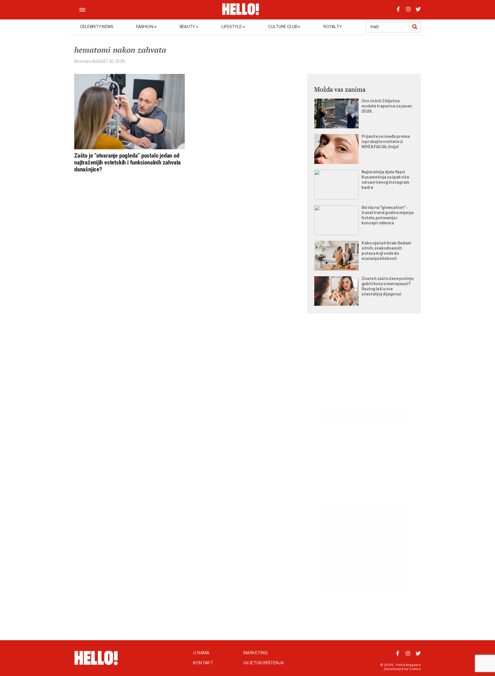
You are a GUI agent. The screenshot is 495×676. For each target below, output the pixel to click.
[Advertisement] (364, 367)
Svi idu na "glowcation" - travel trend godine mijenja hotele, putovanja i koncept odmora (388, 215)
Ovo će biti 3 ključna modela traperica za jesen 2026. (387, 106)
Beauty (188, 27)
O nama (201, 653)
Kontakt (203, 663)
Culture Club (283, 27)
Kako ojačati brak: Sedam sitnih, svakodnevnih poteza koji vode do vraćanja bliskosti (386, 251)
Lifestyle (231, 27)
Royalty (332, 27)
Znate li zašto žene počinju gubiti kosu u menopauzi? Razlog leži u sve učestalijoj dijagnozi (388, 286)
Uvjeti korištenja (263, 663)
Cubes (415, 669)
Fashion (145, 27)
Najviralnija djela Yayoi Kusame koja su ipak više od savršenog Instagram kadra (385, 180)
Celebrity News (96, 27)
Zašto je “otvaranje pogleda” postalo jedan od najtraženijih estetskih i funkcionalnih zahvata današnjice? (127, 162)
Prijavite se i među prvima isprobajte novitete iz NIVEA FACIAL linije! (386, 142)
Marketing (255, 653)
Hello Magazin (408, 665)
